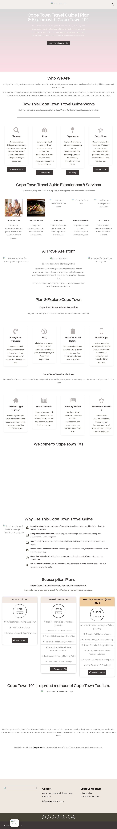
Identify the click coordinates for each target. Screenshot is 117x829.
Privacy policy (86, 793)
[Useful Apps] (101, 331)
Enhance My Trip (60, 669)
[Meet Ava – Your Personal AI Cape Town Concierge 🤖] (44, 762)
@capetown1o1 (39, 747)
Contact (46, 788)
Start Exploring (21, 640)
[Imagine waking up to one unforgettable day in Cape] (72, 762)
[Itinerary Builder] (73, 400)
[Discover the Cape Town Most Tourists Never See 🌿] (15, 762)
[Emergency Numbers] (15, 331)
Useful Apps (101, 337)
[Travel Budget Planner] (15, 400)
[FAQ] (44, 331)
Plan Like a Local (98, 672)
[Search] (113, 4)
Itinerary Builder (73, 406)
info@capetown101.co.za (53, 801)
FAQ (44, 337)
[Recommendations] (101, 400)
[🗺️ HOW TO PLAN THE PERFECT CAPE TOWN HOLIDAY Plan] (101, 762)
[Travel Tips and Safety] (73, 331)
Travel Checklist (44, 406)
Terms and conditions (89, 796)
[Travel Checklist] (44, 400)
